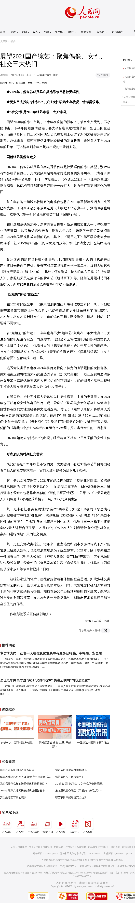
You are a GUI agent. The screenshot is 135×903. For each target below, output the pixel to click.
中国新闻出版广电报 (46, 75)
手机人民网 (34, 832)
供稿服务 (92, 847)
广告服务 (70, 847)
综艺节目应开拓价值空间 (69, 776)
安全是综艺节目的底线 (13, 797)
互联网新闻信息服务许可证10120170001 (62, 860)
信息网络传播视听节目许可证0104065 (23, 872)
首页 (2, 32)
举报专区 (86, 32)
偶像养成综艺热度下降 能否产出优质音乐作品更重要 (30, 776)
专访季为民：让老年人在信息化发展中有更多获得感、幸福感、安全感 (51, 653)
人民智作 (87, 832)
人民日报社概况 (19, 847)
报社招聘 (47, 847)
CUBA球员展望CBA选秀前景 (17, 770)
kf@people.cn (51, 853)
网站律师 (126, 847)
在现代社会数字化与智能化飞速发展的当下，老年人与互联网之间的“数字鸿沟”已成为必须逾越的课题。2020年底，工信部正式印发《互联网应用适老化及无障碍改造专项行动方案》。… (55, 690)
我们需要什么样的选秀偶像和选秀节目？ (23, 783)
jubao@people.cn (124, 853)
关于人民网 (34, 847)
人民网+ (20, 832)
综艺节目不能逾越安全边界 (71, 797)
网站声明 (115, 847)
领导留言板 (47, 832)
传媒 (13, 41)
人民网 (3, 41)
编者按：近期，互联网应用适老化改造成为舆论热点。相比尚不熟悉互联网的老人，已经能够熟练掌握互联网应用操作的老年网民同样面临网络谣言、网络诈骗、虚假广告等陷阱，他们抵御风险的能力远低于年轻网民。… (54, 663)
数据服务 (104, 847)
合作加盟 (81, 847)
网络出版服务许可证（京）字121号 (110, 872)
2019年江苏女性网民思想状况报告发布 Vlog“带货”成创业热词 (35, 790)
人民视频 (60, 832)
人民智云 (74, 832)
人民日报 (6, 832)
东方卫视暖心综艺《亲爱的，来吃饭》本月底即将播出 (86, 790)
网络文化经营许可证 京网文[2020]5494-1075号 (67, 872)
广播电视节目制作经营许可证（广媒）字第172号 (52, 866)
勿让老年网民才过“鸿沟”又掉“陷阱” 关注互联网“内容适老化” (45, 680)
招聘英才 (58, 847)
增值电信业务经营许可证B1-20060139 (104, 860)
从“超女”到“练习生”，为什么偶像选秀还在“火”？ (83, 783)
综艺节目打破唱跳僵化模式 (71, 770)
